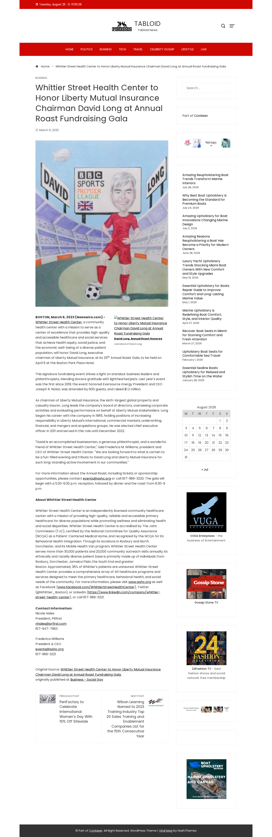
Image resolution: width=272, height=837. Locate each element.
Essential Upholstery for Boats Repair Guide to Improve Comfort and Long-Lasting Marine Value (205, 291)
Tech (122, 49)
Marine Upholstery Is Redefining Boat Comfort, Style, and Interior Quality (202, 314)
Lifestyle (187, 49)
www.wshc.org (139, 582)
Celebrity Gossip (162, 49)
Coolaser (201, 115)
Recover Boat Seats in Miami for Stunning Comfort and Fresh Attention (204, 335)
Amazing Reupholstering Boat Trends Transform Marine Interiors (205, 179)
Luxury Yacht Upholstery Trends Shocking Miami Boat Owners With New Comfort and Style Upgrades (204, 267)
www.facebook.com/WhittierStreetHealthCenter (96, 587)
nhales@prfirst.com (51, 623)
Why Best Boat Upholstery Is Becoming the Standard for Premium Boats (204, 199)
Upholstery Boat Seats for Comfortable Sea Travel (202, 353)
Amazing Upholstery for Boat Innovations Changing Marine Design (205, 220)
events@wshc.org (97, 478)
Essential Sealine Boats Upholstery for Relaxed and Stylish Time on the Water (203, 372)
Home (69, 49)
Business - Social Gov (86, 679)
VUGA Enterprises (202, 536)
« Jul (205, 469)
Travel (138, 49)
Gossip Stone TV (206, 602)
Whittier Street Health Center (58, 322)
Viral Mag (165, 831)
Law (204, 49)
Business (106, 49)
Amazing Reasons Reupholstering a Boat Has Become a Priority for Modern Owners (205, 242)
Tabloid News (148, 30)
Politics (87, 49)
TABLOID (147, 23)
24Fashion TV (201, 669)
